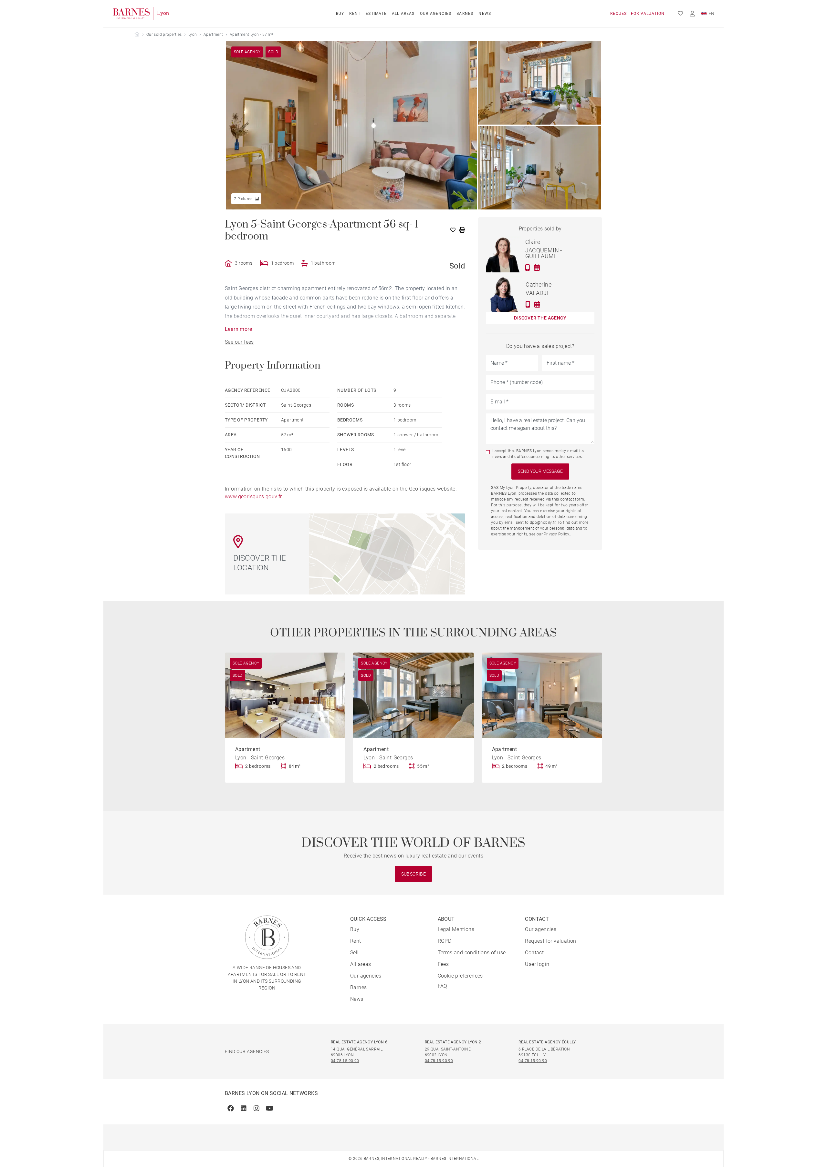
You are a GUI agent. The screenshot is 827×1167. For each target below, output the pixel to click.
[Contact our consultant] (527, 267)
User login (537, 964)
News (484, 13)
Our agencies (435, 13)
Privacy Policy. (557, 534)
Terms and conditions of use (472, 952)
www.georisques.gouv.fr (253, 496)
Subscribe (413, 874)
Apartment (213, 34)
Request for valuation (637, 13)
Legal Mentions (456, 929)
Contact (534, 952)
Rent (355, 13)
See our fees (239, 342)
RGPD (445, 941)
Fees (443, 964)
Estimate (376, 13)
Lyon (192, 34)
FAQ (442, 986)
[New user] (692, 13)
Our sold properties (164, 34)
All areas (403, 13)
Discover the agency (540, 317)
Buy (340, 13)
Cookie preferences (460, 976)
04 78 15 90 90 (345, 1061)
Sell (354, 952)
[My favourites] (680, 13)
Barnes (464, 13)
